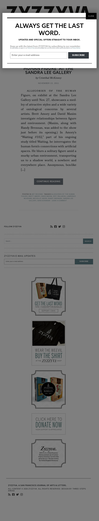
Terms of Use (30, 48)
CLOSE (91, 16)
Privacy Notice (76, 48)
